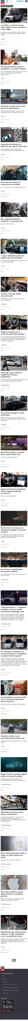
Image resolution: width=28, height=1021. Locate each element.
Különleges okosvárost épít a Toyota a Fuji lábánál (12, 813)
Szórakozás (4, 196)
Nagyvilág (4, 713)
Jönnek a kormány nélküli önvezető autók (11, 295)
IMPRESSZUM (6, 981)
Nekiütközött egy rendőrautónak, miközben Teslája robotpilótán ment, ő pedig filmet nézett (13, 934)
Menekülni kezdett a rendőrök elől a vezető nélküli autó (12, 453)
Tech (3, 44)
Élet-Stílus (4, 547)
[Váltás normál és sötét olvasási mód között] (11, 1)
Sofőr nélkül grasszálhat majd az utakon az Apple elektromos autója (13, 855)
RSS (4, 976)
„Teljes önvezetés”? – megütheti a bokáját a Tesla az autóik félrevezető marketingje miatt (13, 609)
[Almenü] (7, 1)
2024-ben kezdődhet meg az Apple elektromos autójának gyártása (12, 894)
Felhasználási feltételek (9, 984)
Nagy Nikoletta (5, 385)
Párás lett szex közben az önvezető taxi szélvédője (11, 183)
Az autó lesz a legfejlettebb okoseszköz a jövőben (11, 570)
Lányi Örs (3, 304)
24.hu (2, 39)
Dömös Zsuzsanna (6, 784)
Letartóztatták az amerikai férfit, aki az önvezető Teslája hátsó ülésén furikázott (13, 699)
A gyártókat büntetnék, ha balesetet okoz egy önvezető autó (14, 145)
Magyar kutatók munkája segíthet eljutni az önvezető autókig (14, 775)
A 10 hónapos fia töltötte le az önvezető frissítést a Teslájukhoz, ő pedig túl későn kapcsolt (14, 654)
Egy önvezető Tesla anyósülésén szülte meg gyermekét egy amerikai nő (13, 491)
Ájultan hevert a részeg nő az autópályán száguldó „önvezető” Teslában (13, 530)
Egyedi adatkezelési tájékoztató (11, 987)
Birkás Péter (4, 579)
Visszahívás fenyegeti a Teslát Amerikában (12, 414)
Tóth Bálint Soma (5, 624)
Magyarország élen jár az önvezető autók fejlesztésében (13, 333)
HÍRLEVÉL (5, 978)
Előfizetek (20, 1)
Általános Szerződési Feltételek (11, 990)
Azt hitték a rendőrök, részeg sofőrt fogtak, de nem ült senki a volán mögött (13, 27)
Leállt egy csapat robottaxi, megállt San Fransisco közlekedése (11, 375)
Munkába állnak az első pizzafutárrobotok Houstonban (13, 737)
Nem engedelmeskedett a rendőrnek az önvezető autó (12, 220)
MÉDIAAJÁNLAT (6, 993)
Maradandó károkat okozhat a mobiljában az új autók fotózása (13, 68)
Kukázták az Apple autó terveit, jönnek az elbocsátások (13, 107)
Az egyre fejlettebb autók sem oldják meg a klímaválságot (12, 257)
